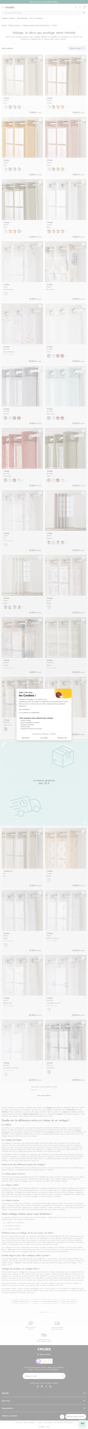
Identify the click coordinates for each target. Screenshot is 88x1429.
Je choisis (44, 738)
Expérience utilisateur (27, 724)
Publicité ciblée (25, 726)
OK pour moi (62, 738)
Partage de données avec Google (31, 729)
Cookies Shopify (26, 720)
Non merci (25, 738)
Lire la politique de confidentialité (29, 712)
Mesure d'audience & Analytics (30, 722)
